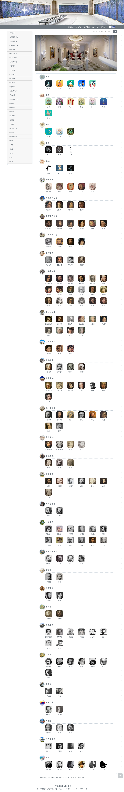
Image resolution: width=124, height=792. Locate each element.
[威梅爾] (49, 289)
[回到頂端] (120, 777)
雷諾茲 (49, 335)
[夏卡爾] (59, 746)
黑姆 (59, 306)
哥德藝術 (12, 33)
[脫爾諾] (104, 385)
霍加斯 (104, 324)
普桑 (92, 306)
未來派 (12, 124)
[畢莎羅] (71, 529)
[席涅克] (49, 576)
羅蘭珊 (93, 666)
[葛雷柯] (82, 259)
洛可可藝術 (13, 58)
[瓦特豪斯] (49, 414)
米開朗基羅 (48, 228)
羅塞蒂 (71, 420)
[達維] (59, 348)
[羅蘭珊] (92, 661)
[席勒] (59, 643)
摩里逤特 (48, 534)
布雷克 (82, 390)
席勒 (59, 648)
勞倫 (81, 306)
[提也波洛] (82, 319)
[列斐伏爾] (71, 366)
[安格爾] (49, 348)
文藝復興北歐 (14, 45)
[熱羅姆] (82, 366)
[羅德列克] (49, 558)
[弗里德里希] (49, 385)
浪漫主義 (12, 70)
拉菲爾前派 (13, 74)
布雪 (59, 335)
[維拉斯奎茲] (49, 278)
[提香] (104, 223)
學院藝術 (12, 66)
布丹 (103, 545)
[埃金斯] (71, 481)
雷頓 (70, 449)
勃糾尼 (49, 696)
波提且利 (59, 210)
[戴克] (49, 300)
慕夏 (59, 600)
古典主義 (12, 78)
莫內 (70, 545)
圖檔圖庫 (70, 27)
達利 (81, 751)
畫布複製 (78, 27)
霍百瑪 (82, 294)
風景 (11, 149)
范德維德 (81, 283)
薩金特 (82, 486)
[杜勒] (71, 241)
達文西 (71, 228)
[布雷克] (82, 385)
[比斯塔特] (59, 764)
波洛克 (71, 637)
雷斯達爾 (92, 283)
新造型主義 (13, 128)
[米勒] (104, 481)
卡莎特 (60, 545)
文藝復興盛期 (14, 41)
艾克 (81, 191)
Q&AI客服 (95, 27)
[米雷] (49, 426)
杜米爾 (60, 486)
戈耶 (48, 401)
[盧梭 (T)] (59, 510)
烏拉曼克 (48, 733)
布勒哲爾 (48, 246)
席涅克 (49, 582)
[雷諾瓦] (82, 529)
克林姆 (49, 600)
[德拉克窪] (71, 385)
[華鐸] (82, 330)
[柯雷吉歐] (49, 259)
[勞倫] (82, 300)
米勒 (103, 486)
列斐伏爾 (70, 372)
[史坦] (104, 300)
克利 (103, 637)
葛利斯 (82, 666)
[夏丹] (71, 330)
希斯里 (93, 534)
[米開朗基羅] (49, 223)
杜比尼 (49, 515)
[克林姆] (49, 595)
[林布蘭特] (59, 278)
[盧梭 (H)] (92, 632)
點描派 (12, 103)
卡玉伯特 (59, 534)
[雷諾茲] (49, 330)
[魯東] (71, 462)
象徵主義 (12, 82)
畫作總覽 (43, 777)
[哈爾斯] (71, 289)
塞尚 (70, 563)
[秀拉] (59, 576)
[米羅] (71, 746)
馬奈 (81, 545)
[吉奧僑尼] (59, 223)
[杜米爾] (59, 481)
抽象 (11, 157)
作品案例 (87, 27)
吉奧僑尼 (59, 228)
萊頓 (59, 431)
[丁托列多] (59, 259)
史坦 (103, 306)
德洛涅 (71, 666)
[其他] (104, 764)
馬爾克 (82, 637)
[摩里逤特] (49, 529)
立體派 (12, 120)
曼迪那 (82, 210)
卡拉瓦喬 (70, 283)
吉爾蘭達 (70, 210)
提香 (103, 228)
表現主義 (12, 116)
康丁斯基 (59, 637)
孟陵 (81, 246)
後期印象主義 (14, 99)
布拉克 (104, 666)
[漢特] (104, 414)
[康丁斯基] (59, 632)
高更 (81, 563)
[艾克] (82, 186)
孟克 (48, 648)
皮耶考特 (59, 372)
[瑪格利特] (49, 746)
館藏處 (73, 777)
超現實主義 (13, 136)
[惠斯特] (104, 529)
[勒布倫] (104, 289)
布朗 (92, 420)
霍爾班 (60, 246)
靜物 (11, 153)
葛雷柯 (82, 265)
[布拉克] (104, 661)
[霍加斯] (104, 319)
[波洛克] (71, 632)
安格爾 (49, 353)
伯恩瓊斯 (59, 420)
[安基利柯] (49, 204)
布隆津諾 (70, 265)
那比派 (12, 111)
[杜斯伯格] (59, 709)
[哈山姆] (49, 540)
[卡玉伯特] (59, 529)
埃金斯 (71, 486)
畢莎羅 (71, 534)
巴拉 (59, 696)
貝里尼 (93, 228)
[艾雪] (92, 764)
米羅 (70, 751)
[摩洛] (59, 462)
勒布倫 (104, 294)
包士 (92, 191)
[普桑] (92, 300)
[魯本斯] (104, 278)
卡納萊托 (70, 324)
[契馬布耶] (49, 186)
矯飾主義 (12, 49)
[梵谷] (59, 558)
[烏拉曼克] (49, 727)
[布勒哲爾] (49, 241)
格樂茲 (93, 324)
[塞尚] (71, 558)
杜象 (70, 769)
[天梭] (71, 348)
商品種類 (103, 27)
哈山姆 (49, 545)
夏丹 (70, 335)
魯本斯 (104, 283)
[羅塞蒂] (71, 414)
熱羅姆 (82, 372)
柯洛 (92, 486)
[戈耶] (49, 396)
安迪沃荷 (48, 769)
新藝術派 (12, 107)
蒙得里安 (48, 714)
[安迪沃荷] (49, 764)
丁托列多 (59, 265)
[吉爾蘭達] (71, 204)
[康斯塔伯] (59, 385)
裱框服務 (59, 777)
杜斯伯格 (59, 714)
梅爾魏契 (48, 666)
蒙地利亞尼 (48, 637)
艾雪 (92, 769)
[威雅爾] (59, 613)
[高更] (82, 558)
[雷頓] (71, 444)
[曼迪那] (82, 204)
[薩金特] (82, 481)
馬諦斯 (60, 733)
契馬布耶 (48, 191)
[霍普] (82, 764)
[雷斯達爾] (92, 278)
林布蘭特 (59, 283)
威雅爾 (60, 618)
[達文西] (71, 223)
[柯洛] (92, 481)
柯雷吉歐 (48, 265)
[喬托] (71, 186)
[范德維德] (82, 278)
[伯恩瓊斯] (59, 414)
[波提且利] (59, 204)
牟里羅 (93, 294)
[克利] (104, 632)
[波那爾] (49, 613)
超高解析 (51, 777)
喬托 (70, 191)
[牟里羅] (92, 289)
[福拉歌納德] (49, 319)
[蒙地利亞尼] (49, 632)
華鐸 (81, 335)
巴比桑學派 (13, 91)
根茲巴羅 (59, 324)
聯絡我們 (81, 777)
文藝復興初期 (14, 37)
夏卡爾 (60, 751)
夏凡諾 (49, 468)
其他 (11, 140)
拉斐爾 (82, 228)
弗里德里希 (48, 390)
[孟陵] (82, 241)
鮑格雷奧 (48, 372)
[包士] (92, 186)
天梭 (70, 353)
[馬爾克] (82, 632)
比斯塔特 (59, 769)
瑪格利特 (48, 751)
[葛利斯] (82, 661)
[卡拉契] (59, 289)
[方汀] (49, 492)
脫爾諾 (104, 390)
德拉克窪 (70, 390)
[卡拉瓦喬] (71, 278)
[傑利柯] (92, 385)
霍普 (81, 769)
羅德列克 (48, 563)
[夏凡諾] (49, 462)
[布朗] (92, 414)
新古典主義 (13, 62)
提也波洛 (81, 324)
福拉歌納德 (48, 324)
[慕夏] (59, 595)
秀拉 (59, 582)
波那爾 (49, 618)
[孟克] (49, 643)
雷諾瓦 (82, 534)
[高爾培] (49, 481)
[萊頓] (59, 426)
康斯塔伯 (59, 390)
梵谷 (59, 563)
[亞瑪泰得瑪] (49, 444)
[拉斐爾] (82, 223)
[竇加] (92, 540)
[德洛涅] (71, 661)
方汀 (48, 497)
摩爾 (81, 449)
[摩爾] (82, 444)
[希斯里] (92, 529)
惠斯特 (104, 534)
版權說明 (66, 777)
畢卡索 (60, 666)
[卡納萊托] (71, 319)
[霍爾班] (59, 241)
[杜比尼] (49, 510)
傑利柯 (93, 390)
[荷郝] (71, 300)
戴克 (48, 306)
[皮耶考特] (59, 366)
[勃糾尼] (49, 691)
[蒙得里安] (49, 709)
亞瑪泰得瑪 (48, 449)
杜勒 (70, 246)
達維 (59, 353)
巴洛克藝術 (13, 53)
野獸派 (12, 132)
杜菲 (70, 733)
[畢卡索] (59, 661)
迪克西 (82, 420)
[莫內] (71, 540)
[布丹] (104, 540)
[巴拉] (59, 691)
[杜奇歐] (59, 186)
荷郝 (70, 306)
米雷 (48, 431)
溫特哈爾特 (59, 449)
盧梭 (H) (92, 637)
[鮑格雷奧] (49, 366)
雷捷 (48, 678)
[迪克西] (82, 414)
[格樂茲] (92, 319)
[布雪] (59, 330)
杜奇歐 (60, 191)
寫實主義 (12, 87)
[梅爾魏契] (49, 661)
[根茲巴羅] (59, 319)
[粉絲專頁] (112, 27)
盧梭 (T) (59, 515)
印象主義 (12, 95)
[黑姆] (59, 300)
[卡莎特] (59, 540)
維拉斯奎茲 (48, 283)
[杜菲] (71, 727)
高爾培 (49, 486)
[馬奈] (82, 540)
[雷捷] (49, 672)
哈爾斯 (71, 294)
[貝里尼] (92, 223)
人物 (11, 145)
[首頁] (25, 9)
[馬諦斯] (59, 727)
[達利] (82, 746)
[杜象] (71, 764)
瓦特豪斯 (48, 420)
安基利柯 (48, 210)
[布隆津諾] (71, 259)
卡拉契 (60, 294)
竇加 (92, 545)
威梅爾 (49, 294)
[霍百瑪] (82, 289)
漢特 (103, 420)
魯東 (70, 468)
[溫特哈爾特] (59, 444)
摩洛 (59, 468)
